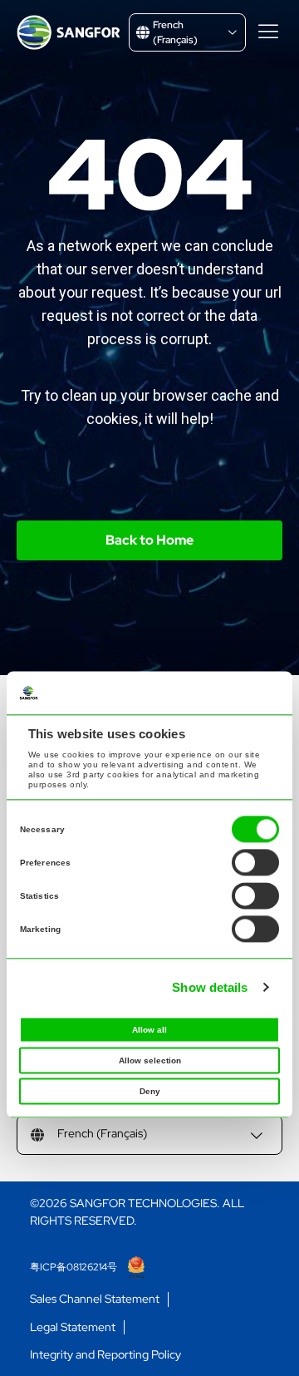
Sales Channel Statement (94, 1299)
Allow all (149, 1029)
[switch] (255, 862)
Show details (210, 987)
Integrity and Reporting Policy (105, 1355)
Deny (150, 1091)
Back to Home (149, 540)
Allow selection (150, 1060)
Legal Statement (72, 1327)
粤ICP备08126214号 (75, 1267)
